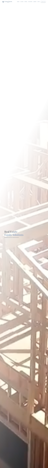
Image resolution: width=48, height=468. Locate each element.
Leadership (34, 1)
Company (18, 1)
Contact (38, 1)
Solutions (22, 1)
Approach (25, 1)
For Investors (30, 1)
